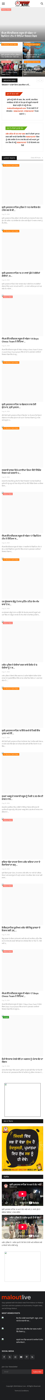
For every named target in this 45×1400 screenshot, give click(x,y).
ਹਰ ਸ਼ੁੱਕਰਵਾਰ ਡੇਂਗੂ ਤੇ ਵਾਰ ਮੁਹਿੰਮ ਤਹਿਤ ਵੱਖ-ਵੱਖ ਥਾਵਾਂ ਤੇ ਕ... (20, 603)
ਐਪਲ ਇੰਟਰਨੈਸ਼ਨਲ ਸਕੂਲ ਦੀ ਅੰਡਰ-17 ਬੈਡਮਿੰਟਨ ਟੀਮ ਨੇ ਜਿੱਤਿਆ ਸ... (21, 537)
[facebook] (4, 1357)
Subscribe (37, 1372)
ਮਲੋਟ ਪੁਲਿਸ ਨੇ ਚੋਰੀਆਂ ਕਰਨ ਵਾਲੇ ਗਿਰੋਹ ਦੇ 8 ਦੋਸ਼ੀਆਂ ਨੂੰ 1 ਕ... (19, 666)
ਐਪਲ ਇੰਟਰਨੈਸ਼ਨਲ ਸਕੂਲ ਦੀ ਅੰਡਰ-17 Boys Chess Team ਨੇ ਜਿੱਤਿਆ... (20, 994)
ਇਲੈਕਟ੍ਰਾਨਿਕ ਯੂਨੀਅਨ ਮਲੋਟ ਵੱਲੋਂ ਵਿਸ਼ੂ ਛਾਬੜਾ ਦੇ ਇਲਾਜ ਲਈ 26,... (21, 929)
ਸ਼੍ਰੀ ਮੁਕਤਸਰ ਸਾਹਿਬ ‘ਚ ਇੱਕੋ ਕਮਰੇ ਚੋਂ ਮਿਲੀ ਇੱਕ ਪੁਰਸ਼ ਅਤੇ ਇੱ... (21, 732)
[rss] (32, 1357)
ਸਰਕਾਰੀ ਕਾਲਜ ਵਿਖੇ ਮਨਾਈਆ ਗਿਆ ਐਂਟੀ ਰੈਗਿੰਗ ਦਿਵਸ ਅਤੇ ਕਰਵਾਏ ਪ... (21, 471)
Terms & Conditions (22, 1391)
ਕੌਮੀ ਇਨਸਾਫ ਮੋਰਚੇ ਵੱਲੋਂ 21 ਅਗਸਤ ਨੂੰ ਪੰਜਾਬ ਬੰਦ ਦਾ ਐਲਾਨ (22, 1060)
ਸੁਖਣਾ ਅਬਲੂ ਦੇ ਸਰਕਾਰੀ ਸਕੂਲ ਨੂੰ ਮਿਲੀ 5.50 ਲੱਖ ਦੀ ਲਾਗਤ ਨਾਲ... (22, 797)
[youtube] (21, 1357)
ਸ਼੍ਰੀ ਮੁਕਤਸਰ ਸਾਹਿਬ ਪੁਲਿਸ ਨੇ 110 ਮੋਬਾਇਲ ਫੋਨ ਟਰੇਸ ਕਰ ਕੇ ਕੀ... (21, 208)
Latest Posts (9, 158)
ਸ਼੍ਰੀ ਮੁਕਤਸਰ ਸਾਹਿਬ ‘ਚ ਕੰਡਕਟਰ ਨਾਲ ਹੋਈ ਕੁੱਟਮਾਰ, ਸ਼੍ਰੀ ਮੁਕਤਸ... (19, 406)
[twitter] (9, 1357)
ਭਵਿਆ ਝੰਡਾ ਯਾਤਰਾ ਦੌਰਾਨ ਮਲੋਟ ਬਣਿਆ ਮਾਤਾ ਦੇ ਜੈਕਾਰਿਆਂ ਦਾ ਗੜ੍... (21, 863)
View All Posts (36, 158)
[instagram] (15, 1357)
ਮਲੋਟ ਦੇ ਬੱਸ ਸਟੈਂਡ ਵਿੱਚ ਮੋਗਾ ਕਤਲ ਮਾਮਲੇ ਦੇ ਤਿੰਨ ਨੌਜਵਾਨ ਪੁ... (29, 1330)
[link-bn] (23, 1100)
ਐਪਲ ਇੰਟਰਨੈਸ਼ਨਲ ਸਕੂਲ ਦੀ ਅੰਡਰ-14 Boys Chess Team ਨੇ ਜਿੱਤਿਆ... (20, 340)
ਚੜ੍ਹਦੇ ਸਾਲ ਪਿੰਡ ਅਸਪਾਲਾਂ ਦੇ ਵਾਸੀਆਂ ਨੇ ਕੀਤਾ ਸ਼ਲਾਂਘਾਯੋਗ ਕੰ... (29, 1341)
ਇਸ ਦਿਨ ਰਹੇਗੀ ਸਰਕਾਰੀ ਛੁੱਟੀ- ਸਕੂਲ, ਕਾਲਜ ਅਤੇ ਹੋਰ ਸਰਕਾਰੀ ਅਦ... (29, 1319)
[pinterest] (26, 1357)
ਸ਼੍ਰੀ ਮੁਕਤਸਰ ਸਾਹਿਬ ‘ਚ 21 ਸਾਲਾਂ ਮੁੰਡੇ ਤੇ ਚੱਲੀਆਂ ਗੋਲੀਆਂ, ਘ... (21, 274)
